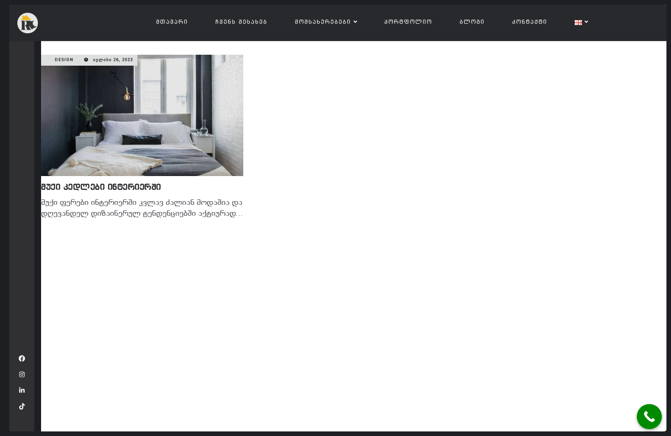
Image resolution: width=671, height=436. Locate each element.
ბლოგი (472, 22)
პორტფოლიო (408, 22)
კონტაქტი (529, 22)
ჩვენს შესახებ (241, 22)
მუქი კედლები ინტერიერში (101, 187)
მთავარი (172, 22)
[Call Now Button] (649, 416)
